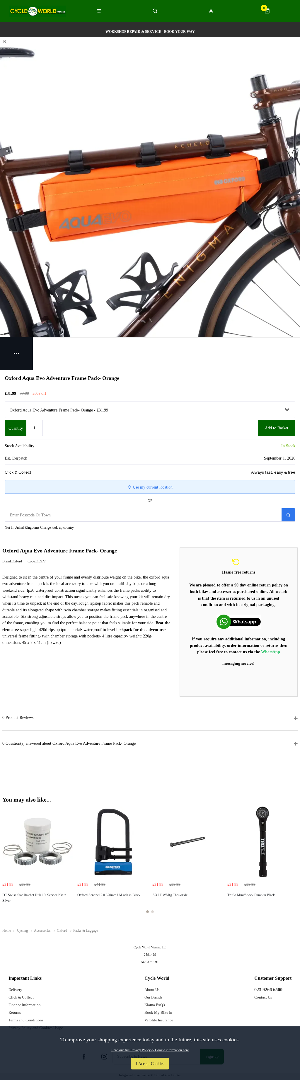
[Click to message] (238, 622)
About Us (151, 989)
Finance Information (24, 1005)
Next (292, 863)
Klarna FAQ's (154, 1005)
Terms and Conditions (25, 1020)
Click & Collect (21, 997)
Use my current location (152, 487)
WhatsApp (270, 651)
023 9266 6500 (268, 989)
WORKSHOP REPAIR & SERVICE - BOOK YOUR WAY (150, 32)
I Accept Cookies (150, 1063)
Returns (14, 1012)
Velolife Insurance (158, 1020)
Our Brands (153, 997)
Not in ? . (39, 527)
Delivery (15, 989)
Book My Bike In (158, 1012)
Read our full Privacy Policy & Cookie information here (150, 1050)
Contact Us (263, 997)
